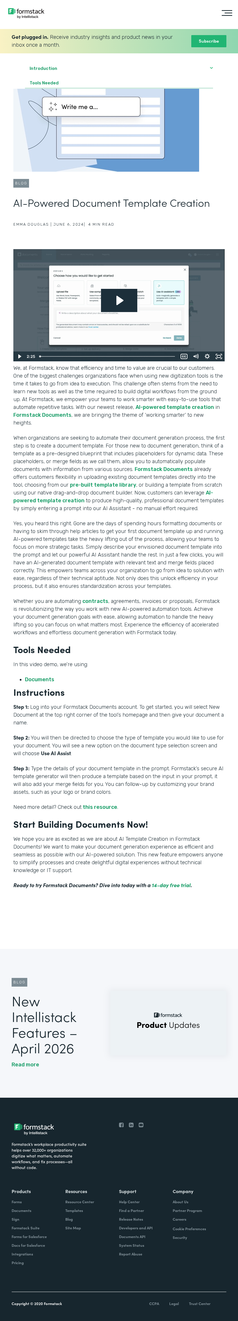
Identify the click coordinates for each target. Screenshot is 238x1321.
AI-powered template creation (175, 407)
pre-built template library (103, 485)
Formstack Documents (42, 415)
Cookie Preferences (189, 1228)
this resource (99, 807)
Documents (40, 679)
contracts (95, 601)
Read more (25, 1064)
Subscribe (209, 41)
